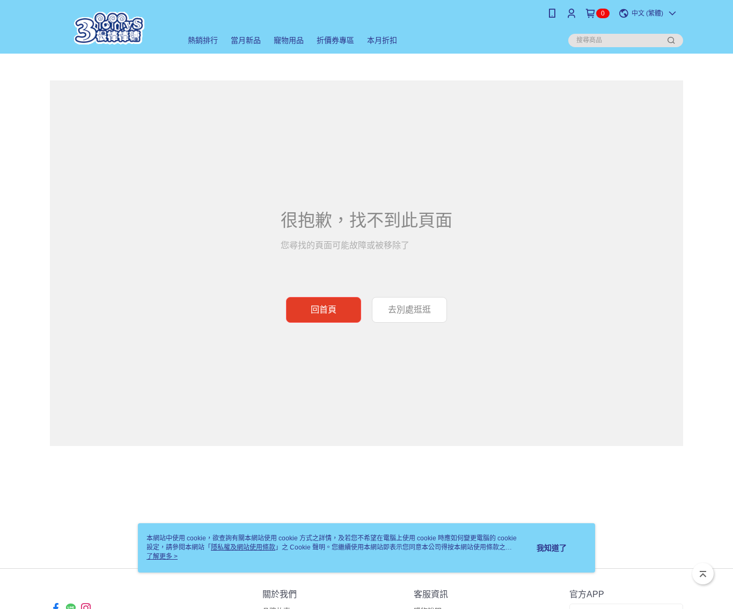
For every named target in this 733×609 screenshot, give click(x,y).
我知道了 (552, 548)
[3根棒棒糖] (109, 28)
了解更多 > (162, 556)
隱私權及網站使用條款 (243, 547)
